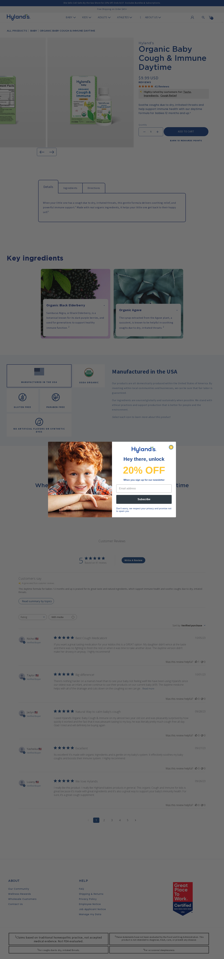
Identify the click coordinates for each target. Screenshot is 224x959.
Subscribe (144, 499)
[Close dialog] (171, 447)
